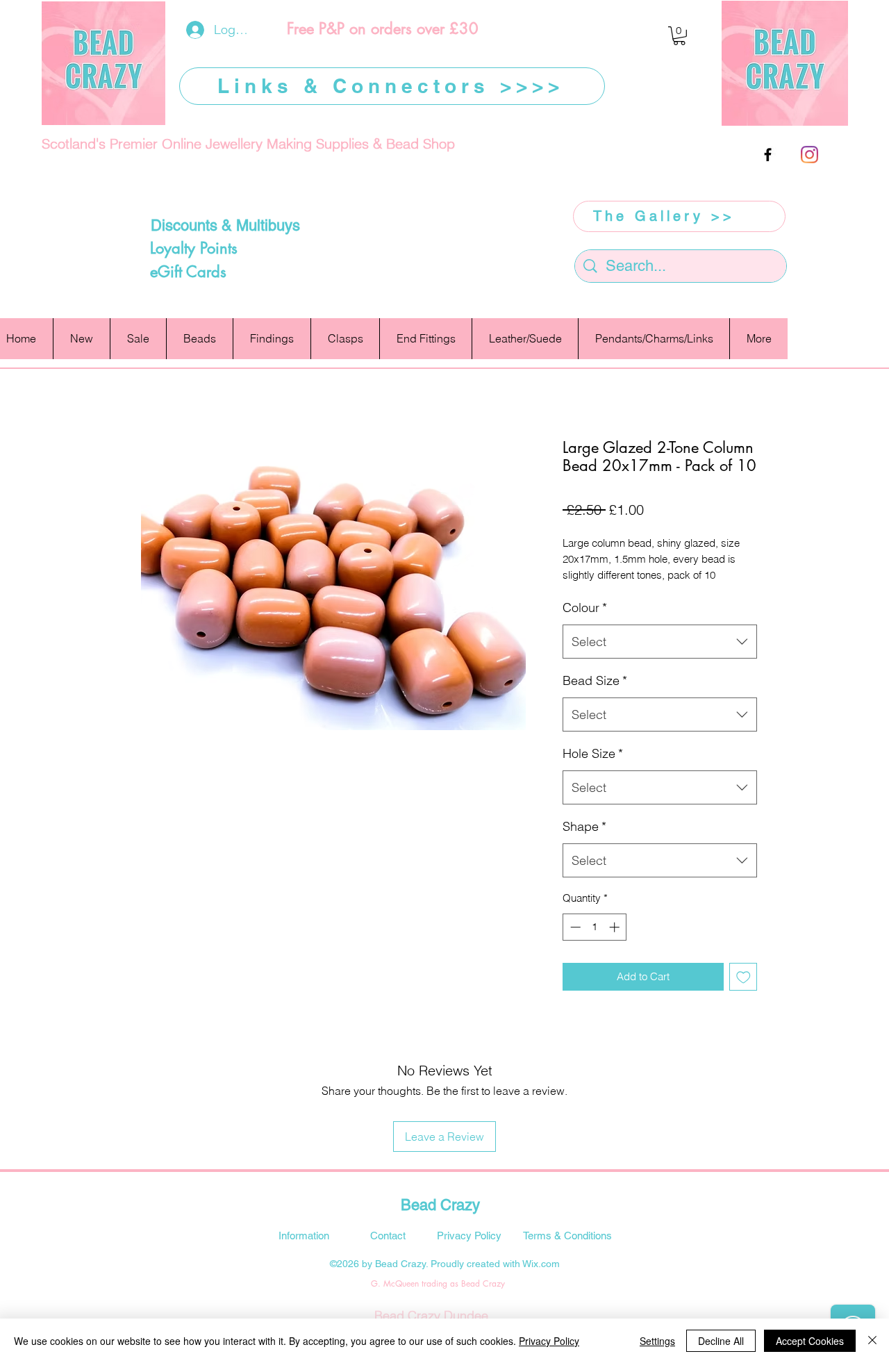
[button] (679, 35)
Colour (585, 608)
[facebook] (767, 154)
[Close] (872, 1341)
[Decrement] (574, 927)
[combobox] (660, 642)
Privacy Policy (549, 1341)
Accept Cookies (810, 1341)
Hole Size (593, 753)
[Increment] (615, 927)
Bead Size (595, 680)
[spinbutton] (594, 927)
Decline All (721, 1341)
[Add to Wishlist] (743, 977)
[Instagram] (809, 154)
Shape (584, 826)
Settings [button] (657, 1341)
